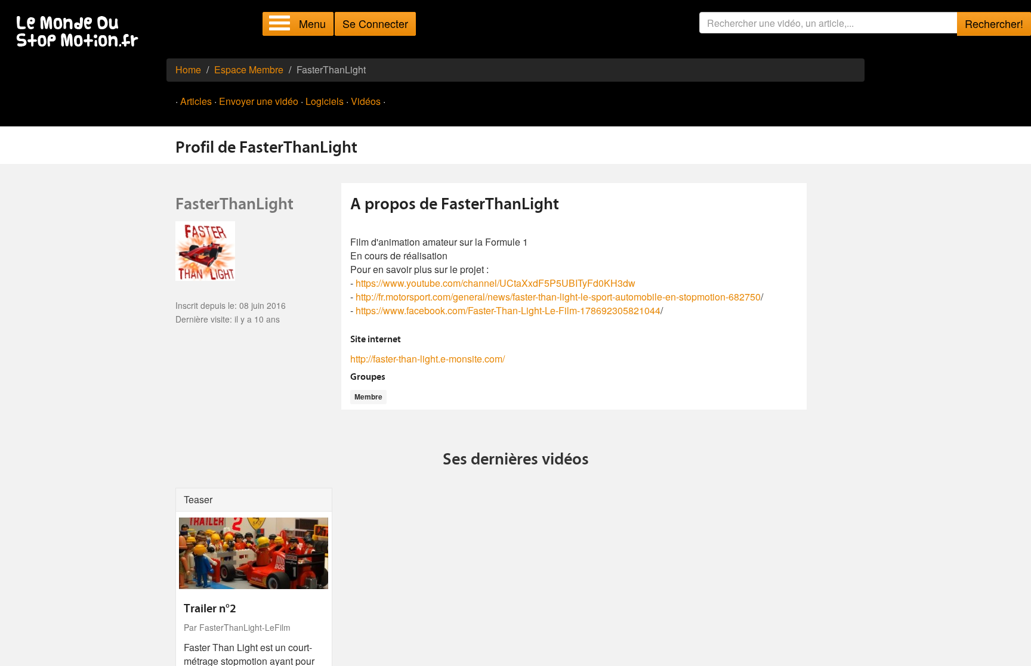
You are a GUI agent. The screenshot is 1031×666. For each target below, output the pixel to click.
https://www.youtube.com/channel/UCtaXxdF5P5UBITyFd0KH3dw (495, 283)
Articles (196, 101)
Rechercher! (994, 23)
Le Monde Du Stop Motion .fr (80, 32)
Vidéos (366, 101)
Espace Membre (248, 69)
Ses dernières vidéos (516, 460)
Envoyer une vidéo (258, 101)
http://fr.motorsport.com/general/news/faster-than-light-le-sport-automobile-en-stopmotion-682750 (558, 296)
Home (188, 69)
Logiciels (324, 101)
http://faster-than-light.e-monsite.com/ (427, 358)
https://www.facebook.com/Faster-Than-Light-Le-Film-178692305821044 (508, 310)
